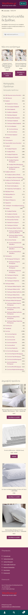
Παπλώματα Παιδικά (12, 225)
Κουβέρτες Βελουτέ (10, 171)
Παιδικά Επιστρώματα (13, 222)
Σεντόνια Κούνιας (13, 129)
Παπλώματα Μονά (11, 278)
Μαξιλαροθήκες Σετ (10, 194)
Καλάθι (21, 611)
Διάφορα (7, 137)
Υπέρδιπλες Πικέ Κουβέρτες (14, 188)
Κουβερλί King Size (12, 148)
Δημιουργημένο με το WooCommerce (11, 606)
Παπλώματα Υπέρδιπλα (13, 280)
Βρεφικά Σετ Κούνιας (12, 103)
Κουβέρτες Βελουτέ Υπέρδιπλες (15, 177)
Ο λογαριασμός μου (4, 612)
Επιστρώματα (8, 140)
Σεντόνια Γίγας (11, 337)
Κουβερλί (7, 146)
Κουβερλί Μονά (11, 151)
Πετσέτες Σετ (8, 325)
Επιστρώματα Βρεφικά (13, 106)
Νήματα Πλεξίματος (10, 200)
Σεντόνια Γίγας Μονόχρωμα (14, 356)
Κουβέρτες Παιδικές (12, 214)
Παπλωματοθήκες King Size (14, 286)
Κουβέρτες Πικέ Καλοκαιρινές (12, 180)
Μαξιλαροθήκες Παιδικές (13, 217)
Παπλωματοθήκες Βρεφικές (14, 123)
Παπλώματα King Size (12, 275)
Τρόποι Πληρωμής (8, 561)
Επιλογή (14, 456)
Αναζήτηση (14, 612)
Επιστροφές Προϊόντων (10, 564)
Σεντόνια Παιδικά (11, 240)
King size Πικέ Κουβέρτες (13, 183)
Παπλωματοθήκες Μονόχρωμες (13, 300)
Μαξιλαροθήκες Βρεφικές (13, 118)
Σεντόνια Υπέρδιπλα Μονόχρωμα (15, 369)
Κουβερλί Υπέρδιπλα (12, 154)
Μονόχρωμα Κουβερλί (12, 157)
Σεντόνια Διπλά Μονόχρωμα (14, 359)
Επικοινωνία (7, 573)
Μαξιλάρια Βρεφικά (12, 115)
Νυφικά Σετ (8, 203)
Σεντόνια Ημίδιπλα (12, 342)
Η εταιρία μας (7, 556)
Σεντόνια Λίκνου (13, 132)
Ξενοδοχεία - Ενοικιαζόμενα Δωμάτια (14, 205)
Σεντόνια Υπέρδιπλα (12, 348)
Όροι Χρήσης (7, 570)
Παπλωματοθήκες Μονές (13, 295)
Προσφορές (8, 328)
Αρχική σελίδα (6, 10)
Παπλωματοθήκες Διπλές (13, 289)
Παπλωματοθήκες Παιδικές (14, 228)
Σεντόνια (7, 331)
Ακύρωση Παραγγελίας (9, 567)
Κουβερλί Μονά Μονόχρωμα (16, 164)
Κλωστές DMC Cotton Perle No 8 (13, 143)
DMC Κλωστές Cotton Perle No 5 (13, 95)
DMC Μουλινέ (8, 98)
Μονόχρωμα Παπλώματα (13, 259)
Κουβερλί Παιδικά (11, 211)
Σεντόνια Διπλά (11, 339)
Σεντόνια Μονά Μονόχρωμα (14, 366)
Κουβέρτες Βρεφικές (12, 112)
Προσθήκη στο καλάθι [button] (7, 74)
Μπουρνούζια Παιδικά (12, 219)
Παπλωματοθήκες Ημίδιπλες (14, 292)
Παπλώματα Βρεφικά (12, 120)
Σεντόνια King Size (12, 334)
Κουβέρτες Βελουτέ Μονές (13, 174)
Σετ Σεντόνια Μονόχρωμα (11, 351)
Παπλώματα (8, 256)
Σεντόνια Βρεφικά (11, 126)
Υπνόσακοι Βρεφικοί (12, 134)
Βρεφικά (7, 101)
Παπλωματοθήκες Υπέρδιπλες (14, 297)
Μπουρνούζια (8, 197)
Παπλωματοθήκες (9, 283)
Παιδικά (7, 208)
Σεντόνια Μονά (11, 345)
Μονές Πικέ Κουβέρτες (12, 186)
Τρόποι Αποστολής (8, 559)
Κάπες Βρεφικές (11, 109)
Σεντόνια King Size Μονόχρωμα (15, 353)
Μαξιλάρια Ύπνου (9, 191)
